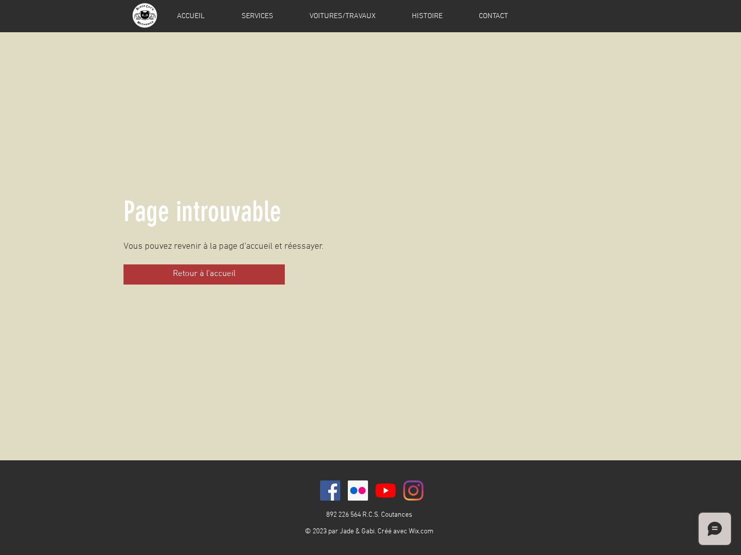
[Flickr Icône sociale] (358, 490)
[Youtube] (386, 490)
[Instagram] (413, 490)
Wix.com (421, 531)
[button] (204, 274)
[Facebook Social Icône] (330, 490)
